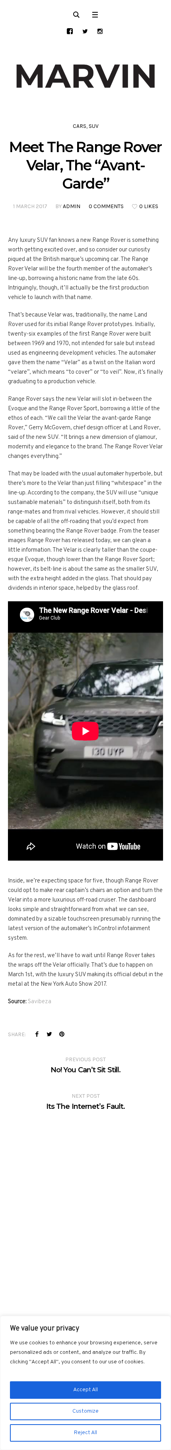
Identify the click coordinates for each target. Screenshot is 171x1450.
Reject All (85, 1432)
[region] (85, 1383)
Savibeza (39, 1002)
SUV (94, 126)
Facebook (37, 1034)
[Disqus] (85, 1210)
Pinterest (62, 1034)
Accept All (85, 1389)
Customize (85, 1411)
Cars (79, 126)
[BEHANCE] (69, 31)
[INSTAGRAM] (100, 31)
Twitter (49, 1034)
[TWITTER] (84, 31)
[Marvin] (85, 76)
